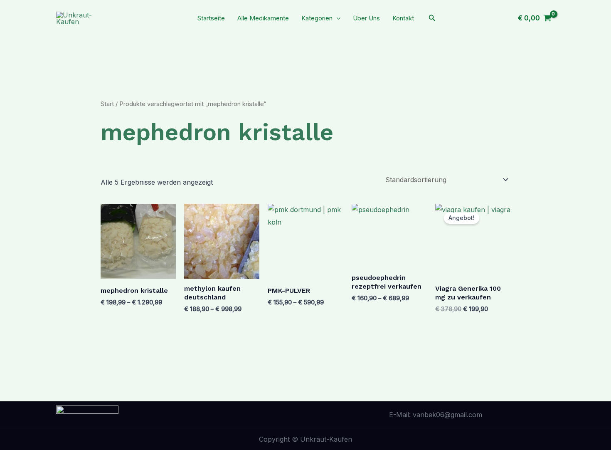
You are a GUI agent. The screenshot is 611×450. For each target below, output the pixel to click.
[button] (336, 18)
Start (107, 104)
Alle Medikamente (263, 18)
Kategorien (317, 18)
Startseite (211, 18)
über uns (366, 18)
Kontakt (403, 18)
